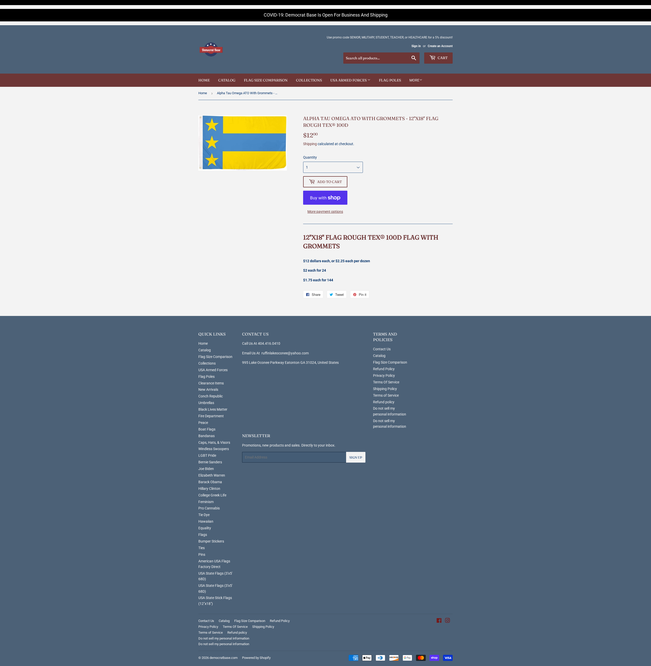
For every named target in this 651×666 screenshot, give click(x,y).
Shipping (310, 144)
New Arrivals (208, 389)
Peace (203, 423)
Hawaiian (205, 521)
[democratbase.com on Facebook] (439, 621)
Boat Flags (206, 429)
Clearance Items (211, 383)
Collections (309, 80)
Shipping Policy (385, 389)
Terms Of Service (386, 382)
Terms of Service (386, 395)
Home (204, 80)
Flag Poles (390, 80)
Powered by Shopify (256, 658)
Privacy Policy (384, 375)
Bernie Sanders (210, 462)
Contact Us (382, 349)
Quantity (310, 157)
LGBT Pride (207, 455)
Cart (442, 57)
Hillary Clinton (209, 489)
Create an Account (440, 46)
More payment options (325, 212)
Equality (204, 528)
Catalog (226, 80)
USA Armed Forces (348, 80)
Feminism (206, 502)
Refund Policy (384, 369)
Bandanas (206, 436)
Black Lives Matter (212, 409)
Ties (201, 548)
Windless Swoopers (213, 449)
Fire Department (211, 416)
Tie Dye (204, 515)
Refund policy (383, 402)
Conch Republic (210, 396)
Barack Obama (210, 482)
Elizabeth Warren (211, 475)
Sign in (416, 46)
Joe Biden (206, 469)
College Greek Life (212, 495)
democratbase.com (224, 658)
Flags (202, 535)
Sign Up (355, 457)
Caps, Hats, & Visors (214, 442)
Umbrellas (206, 403)
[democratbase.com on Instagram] (447, 621)
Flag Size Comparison (266, 80)
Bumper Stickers (211, 541)
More (414, 80)
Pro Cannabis (209, 508)
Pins (201, 554)
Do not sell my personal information (223, 638)
